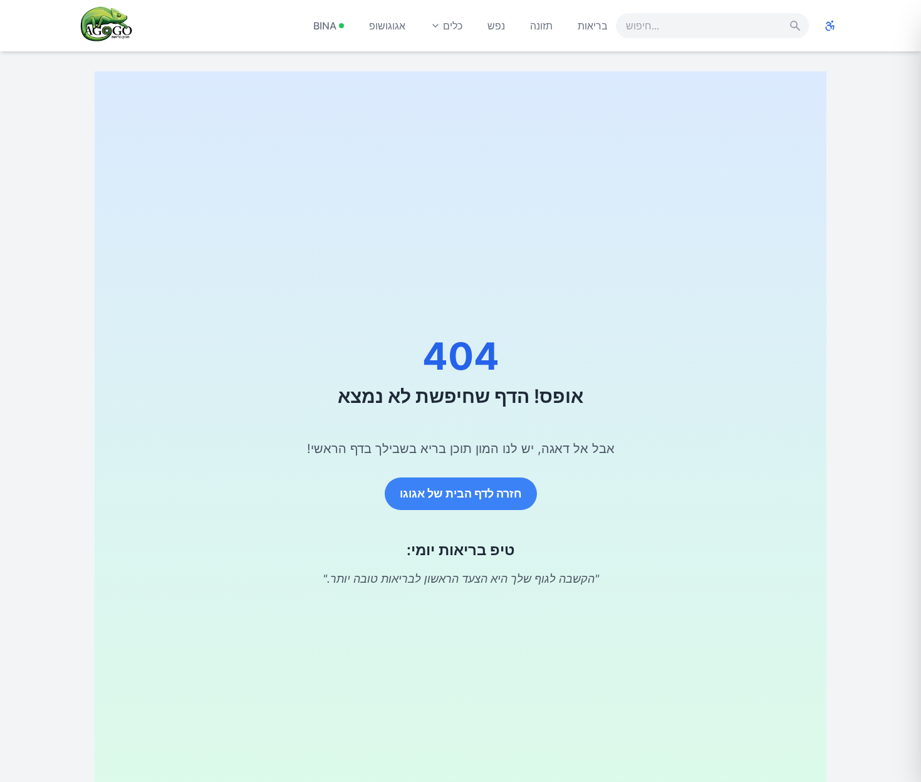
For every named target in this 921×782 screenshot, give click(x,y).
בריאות (593, 25)
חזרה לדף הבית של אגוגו (461, 493)
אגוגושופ (387, 25)
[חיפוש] (795, 25)
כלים (452, 25)
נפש (496, 25)
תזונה (541, 25)
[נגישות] (830, 25)
